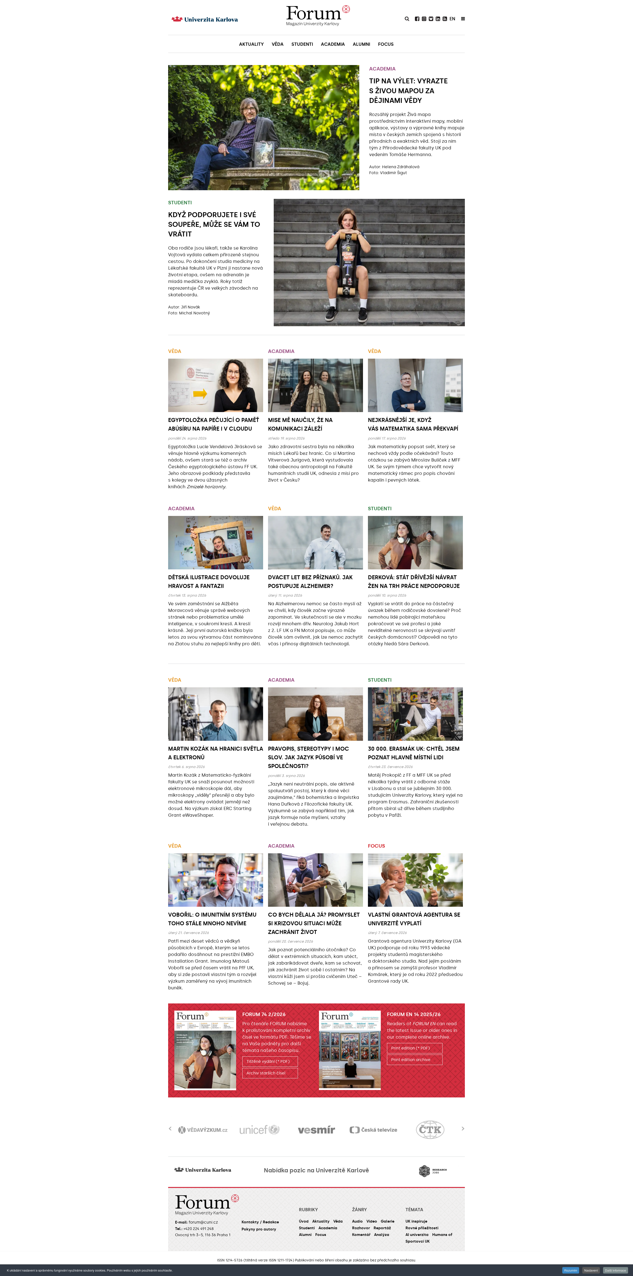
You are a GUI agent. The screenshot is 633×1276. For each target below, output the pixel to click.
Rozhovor (361, 1228)
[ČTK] (373, 1130)
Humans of (442, 1234)
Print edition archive (410, 1059)
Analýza (381, 1234)
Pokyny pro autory (259, 1229)
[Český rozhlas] (430, 1130)
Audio (357, 1221)
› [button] (463, 1125)
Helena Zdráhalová (400, 166)
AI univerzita (417, 1234)
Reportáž (382, 1228)
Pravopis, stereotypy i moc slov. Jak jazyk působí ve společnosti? (308, 757)
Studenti (180, 203)
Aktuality (321, 1221)
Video (371, 1221)
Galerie (387, 1221)
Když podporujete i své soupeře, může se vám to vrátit (214, 224)
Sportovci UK (418, 1241)
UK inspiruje (416, 1221)
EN (452, 19)
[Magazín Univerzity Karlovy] (318, 17)
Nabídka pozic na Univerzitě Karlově (316, 1170)
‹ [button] (170, 1125)
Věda (174, 351)
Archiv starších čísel (266, 1073)
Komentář (361, 1234)
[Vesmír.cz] (259, 1130)
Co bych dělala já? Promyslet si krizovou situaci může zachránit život (314, 923)
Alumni (305, 1234)
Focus (376, 846)
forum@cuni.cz (203, 1222)
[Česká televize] (316, 1130)
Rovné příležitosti (422, 1228)
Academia (382, 69)
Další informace (615, 1270)
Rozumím (570, 1270)
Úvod (304, 1221)
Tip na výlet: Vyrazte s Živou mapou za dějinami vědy (408, 90)
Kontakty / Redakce (260, 1222)
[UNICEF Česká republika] (202, 1130)
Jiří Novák (190, 307)
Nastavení (591, 1270)
